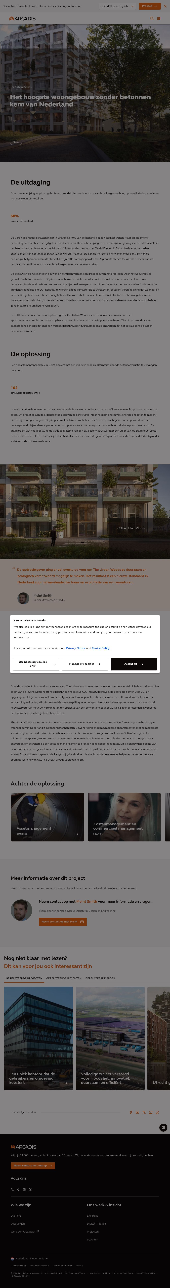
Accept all (130, 664)
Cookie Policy (101, 648)
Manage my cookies (81, 664)
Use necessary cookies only (33, 664)
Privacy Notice (75, 648)
